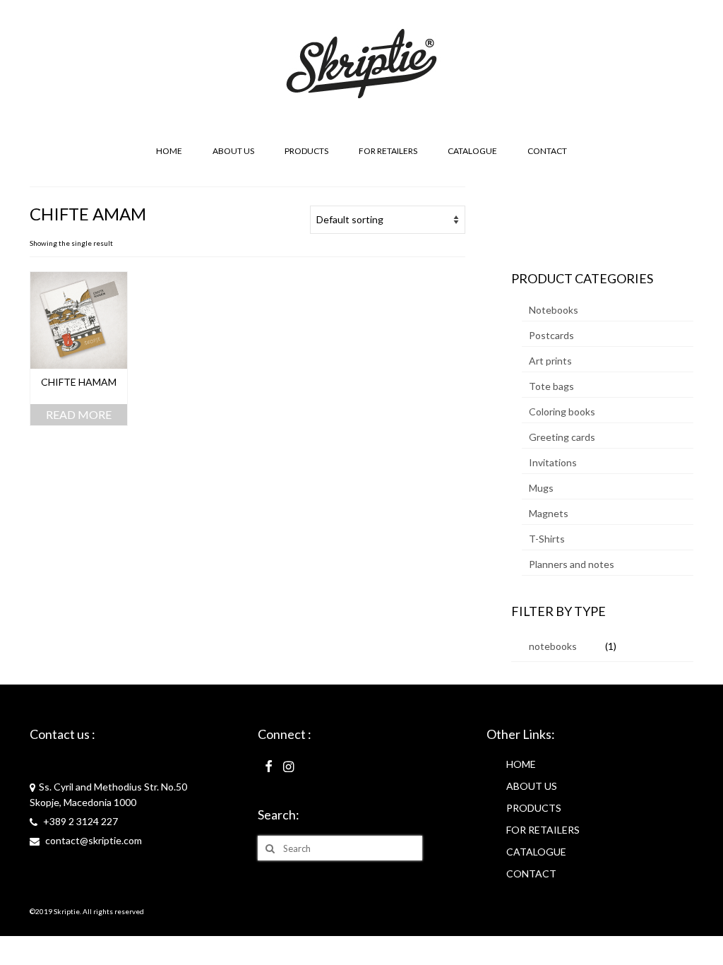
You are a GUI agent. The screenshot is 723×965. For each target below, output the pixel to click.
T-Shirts (547, 539)
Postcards (551, 335)
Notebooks (553, 310)
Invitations (553, 462)
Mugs (541, 488)
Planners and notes (571, 564)
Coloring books (562, 411)
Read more (79, 414)
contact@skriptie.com (92, 840)
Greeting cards (562, 437)
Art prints (550, 361)
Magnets (548, 513)
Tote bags (551, 386)
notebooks (553, 646)
